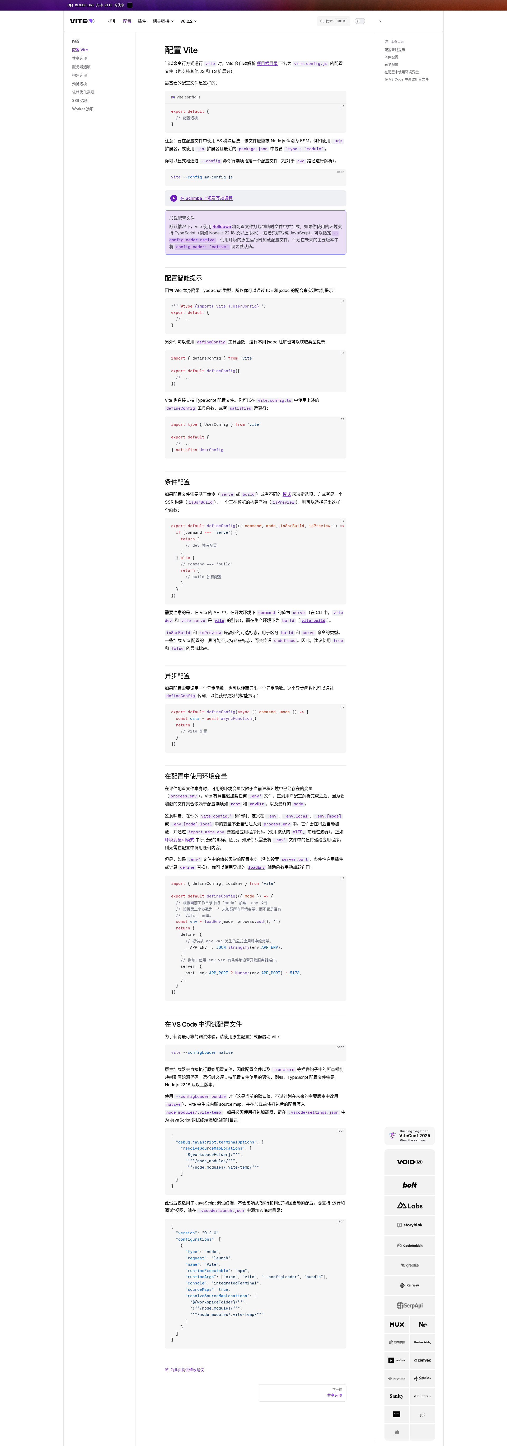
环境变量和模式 (179, 839)
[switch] (360, 21)
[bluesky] (394, 21)
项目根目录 (267, 63)
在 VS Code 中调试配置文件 (406, 79)
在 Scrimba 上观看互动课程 (206, 198)
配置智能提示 (394, 50)
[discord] (423, 21)
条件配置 (391, 57)
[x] (413, 21)
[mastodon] (404, 21)
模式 (287, 494)
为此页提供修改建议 (187, 1369)
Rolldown (222, 226)
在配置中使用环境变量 (401, 72)
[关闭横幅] (500, 5)
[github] (432, 21)
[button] (99, 41)
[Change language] (377, 21)
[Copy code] (338, 112)
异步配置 (391, 64)
